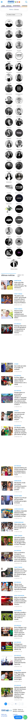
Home (3, 6)
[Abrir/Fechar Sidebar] (2, 2)
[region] (13, 349)
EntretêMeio (16, 6)
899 (16, 704)
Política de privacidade (4, 715)
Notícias (8, 6)
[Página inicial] (11, 1)
